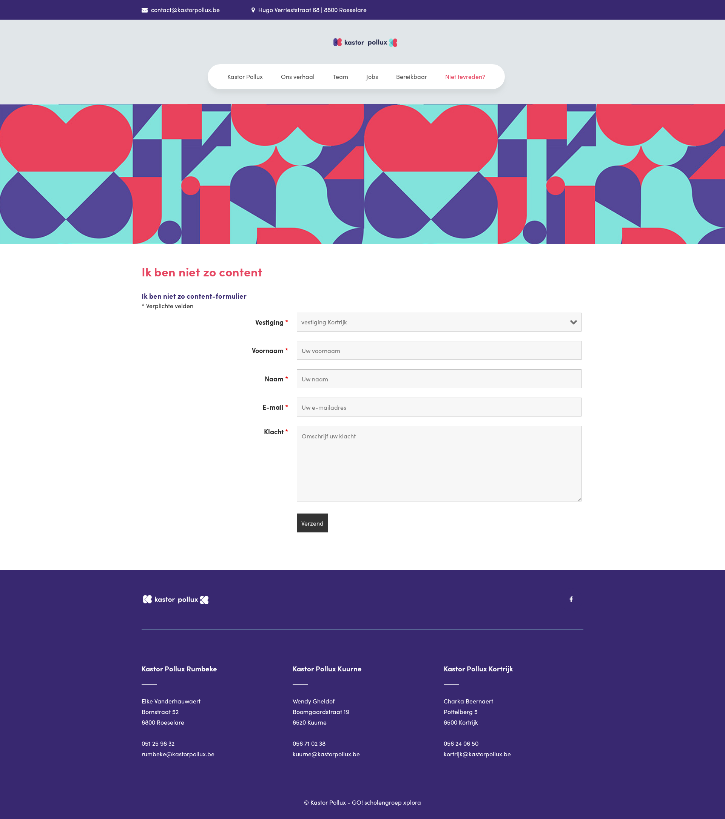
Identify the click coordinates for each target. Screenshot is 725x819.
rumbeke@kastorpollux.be (178, 754)
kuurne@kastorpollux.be (326, 754)
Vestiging (271, 322)
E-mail (275, 407)
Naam (276, 379)
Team (340, 76)
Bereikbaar (411, 76)
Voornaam (270, 350)
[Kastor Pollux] (366, 51)
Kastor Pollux (245, 76)
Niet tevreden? (465, 76)
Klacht (276, 431)
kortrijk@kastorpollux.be (477, 754)
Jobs (372, 76)
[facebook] (571, 599)
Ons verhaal (298, 76)
